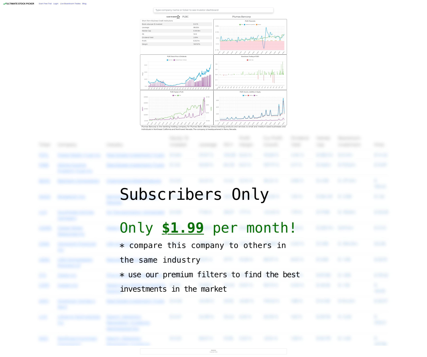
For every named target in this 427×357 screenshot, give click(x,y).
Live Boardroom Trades (70, 4)
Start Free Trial (45, 4)
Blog (84, 4)
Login (55, 4)
